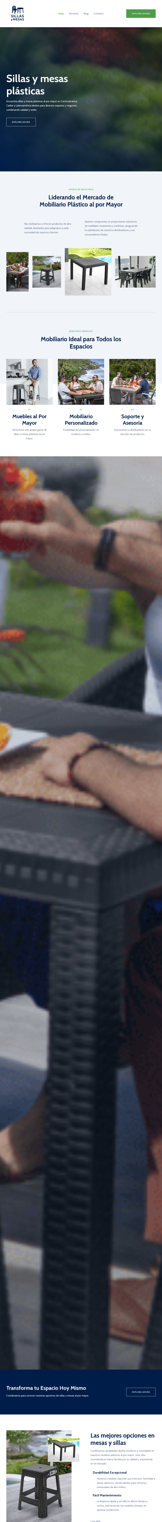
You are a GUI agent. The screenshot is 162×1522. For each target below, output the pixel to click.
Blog (86, 13)
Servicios (73, 13)
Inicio (61, 13)
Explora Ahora (141, 1392)
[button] (141, 13)
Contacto (98, 13)
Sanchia (118, 1459)
